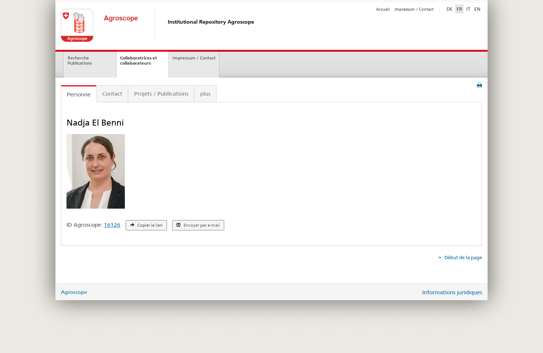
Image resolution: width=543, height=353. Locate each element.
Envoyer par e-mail (201, 225)
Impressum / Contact (414, 9)
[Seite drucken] (479, 85)
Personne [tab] (78, 94)
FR (459, 9)
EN (477, 9)
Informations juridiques (452, 292)
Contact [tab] (112, 93)
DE (450, 9)
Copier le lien (149, 225)
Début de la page (462, 257)
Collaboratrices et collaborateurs (138, 60)
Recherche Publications (80, 60)
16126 (112, 224)
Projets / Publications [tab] (161, 93)
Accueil (383, 9)
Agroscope (74, 292)
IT (468, 9)
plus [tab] (205, 93)
